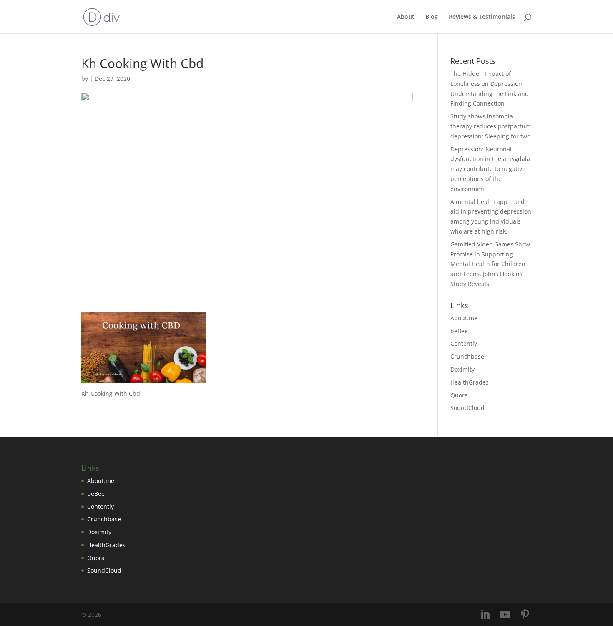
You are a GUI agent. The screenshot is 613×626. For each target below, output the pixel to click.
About (406, 17)
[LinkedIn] (485, 615)
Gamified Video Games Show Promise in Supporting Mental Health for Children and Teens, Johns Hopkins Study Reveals (490, 264)
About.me (463, 318)
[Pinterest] (525, 615)
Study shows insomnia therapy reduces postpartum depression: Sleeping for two (490, 126)
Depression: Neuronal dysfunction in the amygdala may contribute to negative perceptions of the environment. (490, 169)
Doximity (462, 369)
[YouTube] (505, 615)
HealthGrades (469, 382)
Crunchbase (467, 356)
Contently (463, 343)
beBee (459, 331)
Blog (431, 17)
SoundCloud (467, 408)
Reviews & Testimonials (482, 17)
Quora (459, 395)
